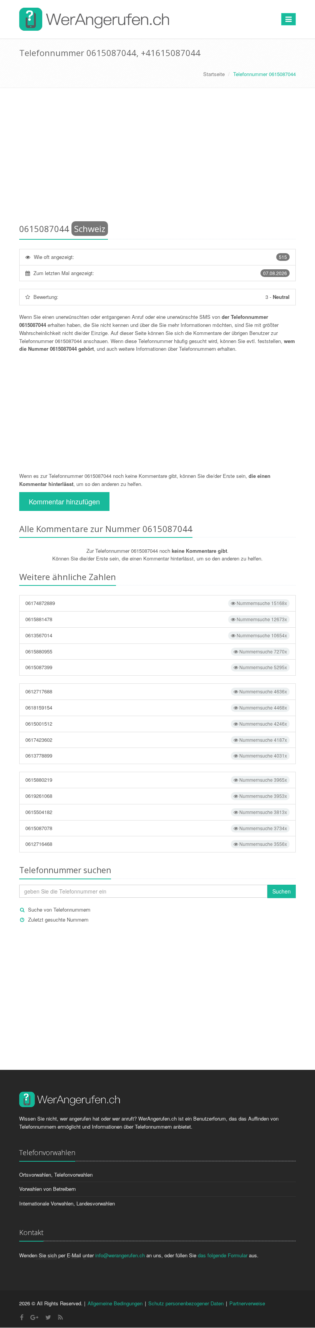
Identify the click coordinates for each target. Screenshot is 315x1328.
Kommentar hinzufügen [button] (64, 501)
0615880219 (156, 779)
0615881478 (156, 619)
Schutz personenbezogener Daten (186, 1303)
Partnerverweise (247, 1303)
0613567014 (156, 635)
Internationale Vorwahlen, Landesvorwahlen (67, 1203)
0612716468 (156, 843)
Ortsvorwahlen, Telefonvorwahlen (56, 1174)
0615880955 (156, 651)
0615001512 (156, 723)
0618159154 (156, 707)
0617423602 (156, 739)
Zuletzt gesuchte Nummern (58, 919)
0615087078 (156, 828)
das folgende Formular (222, 1255)
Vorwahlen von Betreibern (47, 1188)
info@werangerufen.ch (120, 1255)
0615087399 (156, 667)
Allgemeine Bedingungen (115, 1303)
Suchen (281, 891)
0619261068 (156, 795)
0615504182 (156, 812)
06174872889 (156, 603)
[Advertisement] (157, 157)
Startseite (214, 74)
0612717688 (156, 691)
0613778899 (156, 755)
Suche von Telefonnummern (59, 909)
